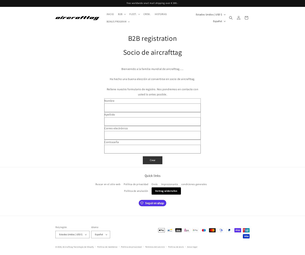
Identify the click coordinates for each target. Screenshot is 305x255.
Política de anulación (136, 190)
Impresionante (169, 184)
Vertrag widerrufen (166, 190)
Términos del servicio (155, 247)
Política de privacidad (136, 184)
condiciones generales (194, 184)
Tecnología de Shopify (83, 247)
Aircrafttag (68, 247)
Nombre (109, 101)
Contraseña (111, 142)
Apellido (109, 114)
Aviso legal (192, 247)
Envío (155, 184)
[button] (121, 14)
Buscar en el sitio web (107, 184)
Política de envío (176, 247)
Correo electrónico (116, 128)
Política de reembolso (107, 247)
